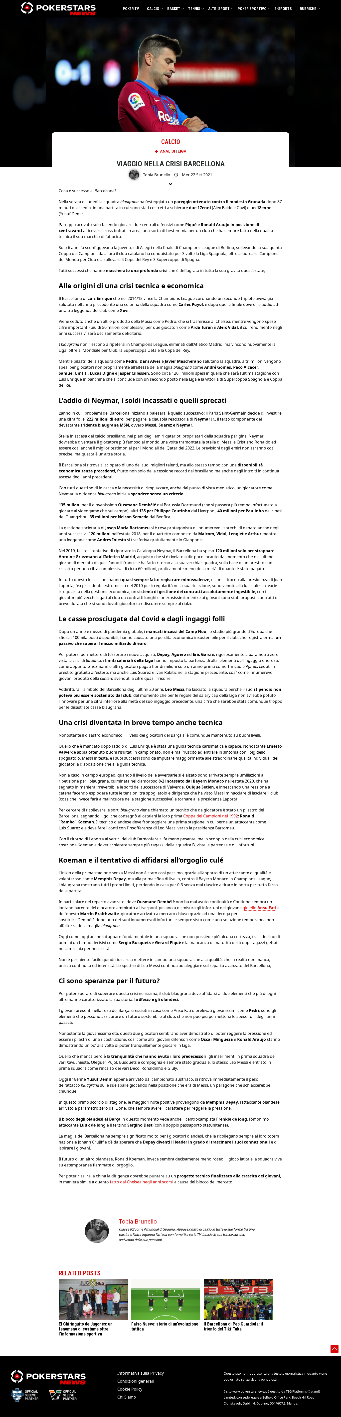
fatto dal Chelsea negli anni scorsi (141, 1182)
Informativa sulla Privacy (140, 1373)
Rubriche (308, 8)
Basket (173, 8)
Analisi (167, 151)
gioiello (259, 907)
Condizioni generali (135, 1381)
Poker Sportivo (252, 8)
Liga (182, 151)
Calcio (153, 8)
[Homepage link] (58, 8)
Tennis (194, 8)
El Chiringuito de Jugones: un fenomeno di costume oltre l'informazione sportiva (86, 1328)
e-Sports (283, 8)
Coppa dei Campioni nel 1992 (210, 816)
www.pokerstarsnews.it (249, 1391)
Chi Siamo (126, 1397)
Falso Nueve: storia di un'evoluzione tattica (164, 1326)
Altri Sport (219, 8)
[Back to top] (335, 1349)
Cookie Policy (129, 1389)
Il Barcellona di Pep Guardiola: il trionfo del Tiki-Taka (233, 1326)
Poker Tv (131, 8)
